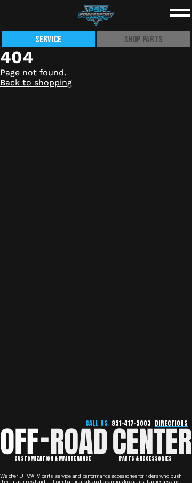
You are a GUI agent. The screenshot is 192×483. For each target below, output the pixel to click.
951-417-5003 (131, 423)
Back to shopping (36, 82)
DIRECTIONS (171, 423)
